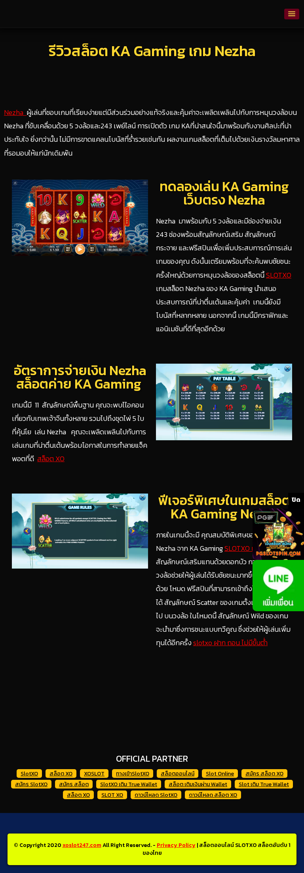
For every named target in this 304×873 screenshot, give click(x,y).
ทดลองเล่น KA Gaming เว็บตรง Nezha (224, 193)
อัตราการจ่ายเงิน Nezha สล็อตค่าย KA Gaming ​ (80, 377)
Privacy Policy (176, 845)
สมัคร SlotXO (31, 784)
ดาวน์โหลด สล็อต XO (213, 795)
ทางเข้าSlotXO (132, 774)
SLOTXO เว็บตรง (249, 548)
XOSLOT (94, 774)
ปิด (296, 499)
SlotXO (29, 774)
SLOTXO (278, 275)
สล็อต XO (51, 458)
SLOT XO (112, 795)
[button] (291, 14)
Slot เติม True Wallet (264, 784)
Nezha (15, 112)
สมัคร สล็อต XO (264, 774)
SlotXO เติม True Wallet (128, 784)
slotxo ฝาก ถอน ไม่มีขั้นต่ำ (230, 642)
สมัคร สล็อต (74, 784)
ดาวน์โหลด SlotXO (156, 795)
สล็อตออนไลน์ (177, 774)
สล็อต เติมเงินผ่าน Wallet (198, 784)
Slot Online (220, 774)
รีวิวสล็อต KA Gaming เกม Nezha (152, 50)
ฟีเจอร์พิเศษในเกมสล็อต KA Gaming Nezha (224, 507)
